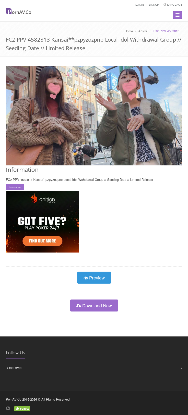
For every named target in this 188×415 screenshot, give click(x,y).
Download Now (96, 305)
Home (129, 31)
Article (142, 31)
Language (174, 4)
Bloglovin (14, 368)
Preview (96, 277)
